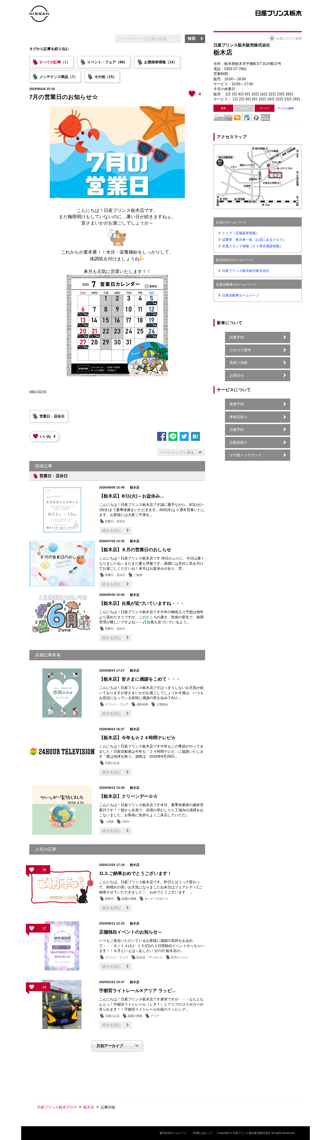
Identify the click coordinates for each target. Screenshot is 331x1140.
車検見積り (238, 417)
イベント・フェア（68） (107, 62)
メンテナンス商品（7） (58, 77)
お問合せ (236, 375)
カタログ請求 (240, 350)
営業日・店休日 (52, 416)
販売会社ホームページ (173, 1133)
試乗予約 (236, 337)
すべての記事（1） (54, 62)
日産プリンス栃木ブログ (57, 1107)
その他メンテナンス (245, 455)
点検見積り (238, 442)
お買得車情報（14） (160, 62)
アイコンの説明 (285, 108)
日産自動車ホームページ (240, 295)
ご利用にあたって (202, 1133)
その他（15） (105, 77)
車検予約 (236, 404)
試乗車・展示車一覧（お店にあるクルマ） (254, 239)
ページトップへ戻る (177, 452)
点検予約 (236, 429)
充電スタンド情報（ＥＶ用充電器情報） (252, 246)
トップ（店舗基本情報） (240, 233)
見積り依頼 (238, 363)
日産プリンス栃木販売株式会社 (245, 271)
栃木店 (88, 1107)
